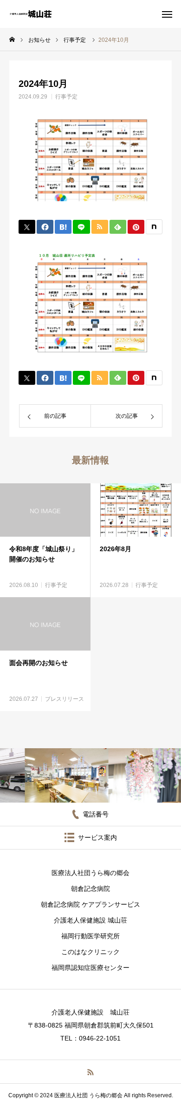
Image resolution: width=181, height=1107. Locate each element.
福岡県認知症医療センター (90, 967)
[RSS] (91, 1071)
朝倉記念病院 (90, 888)
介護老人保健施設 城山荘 (90, 920)
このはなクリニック (90, 951)
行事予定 (66, 96)
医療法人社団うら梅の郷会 (90, 872)
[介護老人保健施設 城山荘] (30, 14)
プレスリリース (64, 699)
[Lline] (81, 227)
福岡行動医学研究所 (90, 936)
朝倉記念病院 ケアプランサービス (90, 904)
